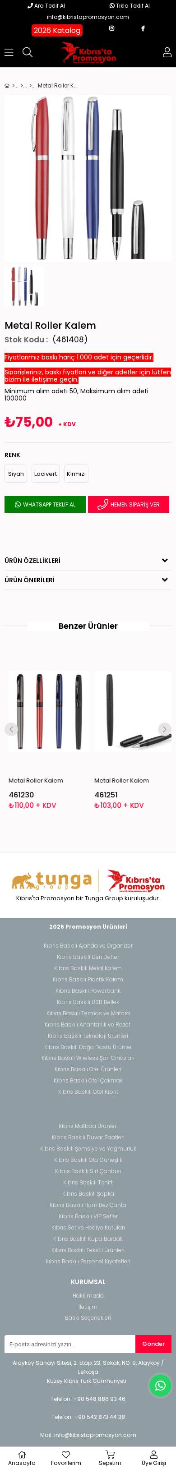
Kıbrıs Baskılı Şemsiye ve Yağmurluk (88, 1149)
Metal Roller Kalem (32, 780)
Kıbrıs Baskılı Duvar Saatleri (88, 1137)
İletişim (88, 1307)
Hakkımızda (88, 1296)
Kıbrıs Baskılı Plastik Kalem (88, 979)
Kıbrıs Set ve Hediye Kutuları (88, 1228)
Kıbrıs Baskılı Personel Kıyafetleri (88, 1261)
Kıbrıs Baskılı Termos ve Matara (88, 1013)
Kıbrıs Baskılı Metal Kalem (88, 968)
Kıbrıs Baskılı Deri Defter (88, 957)
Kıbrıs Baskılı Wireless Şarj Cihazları (88, 1058)
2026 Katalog (57, 30)
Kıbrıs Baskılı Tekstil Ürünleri (88, 1250)
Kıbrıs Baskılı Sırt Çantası (88, 1171)
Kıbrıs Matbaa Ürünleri (88, 1126)
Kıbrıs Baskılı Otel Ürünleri (88, 1069)
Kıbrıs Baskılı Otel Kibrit (88, 1092)
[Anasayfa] (13, 86)
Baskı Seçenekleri (88, 1318)
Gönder (153, 1344)
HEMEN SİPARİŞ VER (134, 504)
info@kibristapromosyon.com (88, 17)
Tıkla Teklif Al (132, 5)
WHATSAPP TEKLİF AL (48, 504)
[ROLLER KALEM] (30, 86)
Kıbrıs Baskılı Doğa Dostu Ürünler (88, 1047)
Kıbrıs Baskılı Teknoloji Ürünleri (88, 1036)
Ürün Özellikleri (32, 560)
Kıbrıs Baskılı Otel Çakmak (88, 1081)
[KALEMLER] (22, 86)
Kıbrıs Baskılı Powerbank (88, 991)
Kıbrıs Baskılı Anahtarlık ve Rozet (87, 1025)
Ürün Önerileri (30, 580)
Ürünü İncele (62, 730)
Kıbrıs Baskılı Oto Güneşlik (88, 1160)
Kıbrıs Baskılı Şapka (88, 1194)
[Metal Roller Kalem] (46, 712)
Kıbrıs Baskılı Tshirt (88, 1182)
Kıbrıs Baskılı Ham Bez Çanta (88, 1205)
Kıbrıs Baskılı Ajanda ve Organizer (88, 946)
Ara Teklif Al (49, 5)
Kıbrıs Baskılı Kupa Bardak (88, 1239)
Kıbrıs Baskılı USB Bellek (88, 1002)
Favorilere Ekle (46, 730)
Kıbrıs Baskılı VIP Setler (88, 1216)
